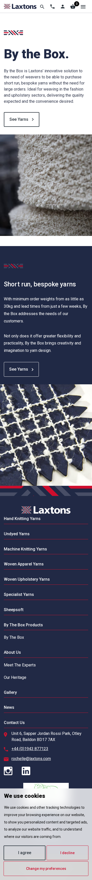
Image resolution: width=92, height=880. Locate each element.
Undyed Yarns (17, 533)
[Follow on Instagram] (12, 771)
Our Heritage (15, 677)
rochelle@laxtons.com (31, 758)
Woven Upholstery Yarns (27, 579)
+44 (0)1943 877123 (30, 748)
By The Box (14, 637)
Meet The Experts (20, 665)
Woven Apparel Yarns (24, 564)
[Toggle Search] (42, 6)
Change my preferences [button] (46, 869)
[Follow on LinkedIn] (30, 771)
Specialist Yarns (19, 594)
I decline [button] (67, 853)
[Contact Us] (52, 6)
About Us (12, 652)
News (9, 707)
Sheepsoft (14, 609)
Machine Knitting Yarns (25, 549)
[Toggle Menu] (83, 6)
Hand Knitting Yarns (22, 518)
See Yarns (19, 119)
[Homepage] (20, 6)
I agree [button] (24, 852)
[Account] (62, 6)
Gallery (10, 692)
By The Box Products (23, 625)
